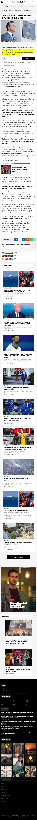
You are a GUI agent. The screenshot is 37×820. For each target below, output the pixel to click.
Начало (9, 816)
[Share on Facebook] (16, 239)
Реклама (16, 816)
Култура (3, 801)
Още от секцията (18, 557)
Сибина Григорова (5, 690)
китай (21, 244)
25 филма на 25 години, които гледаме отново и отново (18, 670)
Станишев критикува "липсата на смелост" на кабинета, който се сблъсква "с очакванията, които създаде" (17, 323)
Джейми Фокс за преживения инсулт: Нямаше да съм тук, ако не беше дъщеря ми (18, 722)
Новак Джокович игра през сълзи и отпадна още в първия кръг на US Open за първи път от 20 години (18, 355)
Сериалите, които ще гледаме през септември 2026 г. (18, 605)
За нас (3, 685)
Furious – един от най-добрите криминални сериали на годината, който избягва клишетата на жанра (17, 717)
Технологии (4, 798)
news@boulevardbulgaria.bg (21, 693)
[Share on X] (20, 239)
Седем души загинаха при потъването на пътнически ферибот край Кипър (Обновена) (16, 511)
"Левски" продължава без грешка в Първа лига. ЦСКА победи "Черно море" (17, 419)
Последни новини (7, 265)
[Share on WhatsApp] (31, 239)
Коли (2, 804)
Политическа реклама (28, 816)
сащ (3, 244)
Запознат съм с (18, 64)
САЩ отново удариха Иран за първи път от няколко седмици (16, 388)
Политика (4, 789)
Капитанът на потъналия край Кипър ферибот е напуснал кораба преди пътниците (17, 290)
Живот (3, 786)
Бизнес (3, 792)
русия (17, 244)
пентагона (7, 244)
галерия (3, 783)
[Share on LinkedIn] (23, 239)
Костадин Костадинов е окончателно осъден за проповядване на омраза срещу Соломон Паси (17, 733)
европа (13, 244)
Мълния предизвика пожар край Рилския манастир (16, 479)
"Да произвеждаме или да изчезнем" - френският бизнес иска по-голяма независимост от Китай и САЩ (18, 641)
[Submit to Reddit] (27, 239)
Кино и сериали (5, 795)
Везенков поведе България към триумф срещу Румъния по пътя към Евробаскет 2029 (17, 448)
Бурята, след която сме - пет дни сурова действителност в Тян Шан (17, 713)
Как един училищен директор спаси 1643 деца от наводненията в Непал (18, 543)
